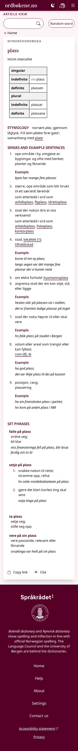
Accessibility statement (37, 728)
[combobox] (19, 23)
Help (39, 678)
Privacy (39, 737)
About (39, 690)
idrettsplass (57, 202)
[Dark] (53, 5)
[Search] (38, 23)
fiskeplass (44, 226)
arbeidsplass (25, 226)
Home (12, 33)
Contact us (39, 715)
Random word (61, 23)
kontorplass (24, 231)
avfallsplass (24, 202)
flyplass (41, 202)
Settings (39, 703)
